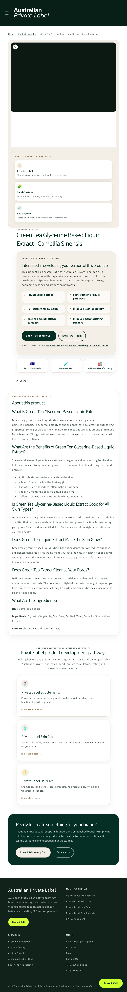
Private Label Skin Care (78, 901)
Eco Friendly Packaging (20, 964)
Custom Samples (17, 953)
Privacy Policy (73, 970)
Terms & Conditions (76, 964)
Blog (68, 953)
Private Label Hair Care (78, 907)
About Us (71, 947)
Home (11, 34)
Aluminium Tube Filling (20, 958)
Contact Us (63, 852)
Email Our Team (72, 335)
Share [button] (23, 380)
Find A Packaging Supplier (80, 941)
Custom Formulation (19, 941)
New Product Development (80, 895)
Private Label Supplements (80, 913)
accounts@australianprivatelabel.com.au (86, 345)
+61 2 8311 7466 (54, 345)
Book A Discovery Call (39, 335)
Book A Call (18, 921)
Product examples (27, 34)
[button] (7, 13)
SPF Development (75, 918)
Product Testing (16, 947)
